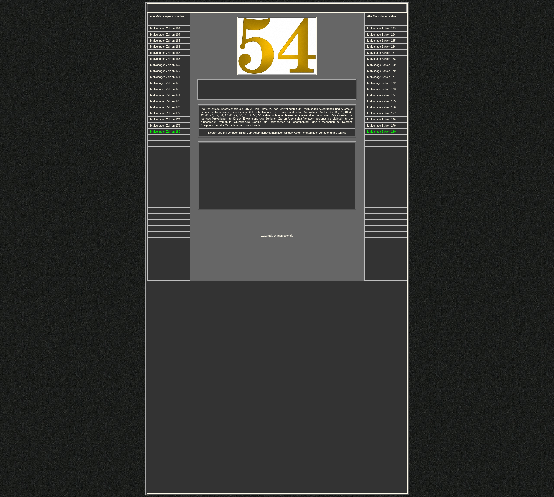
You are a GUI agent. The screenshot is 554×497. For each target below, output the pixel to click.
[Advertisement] (277, 89)
